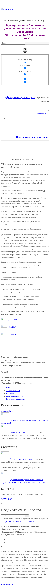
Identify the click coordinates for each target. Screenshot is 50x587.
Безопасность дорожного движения (23, 432)
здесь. (38, 563)
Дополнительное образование (21, 459)
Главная (4, 156)
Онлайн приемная (13, 391)
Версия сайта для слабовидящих (22, 98)
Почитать (12, 584)
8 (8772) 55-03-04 (7, 499)
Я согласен (5, 584)
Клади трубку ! (7, 411)
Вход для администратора (16, 399)
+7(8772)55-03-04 (42, 114)
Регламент (10, 393)
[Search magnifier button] (25, 50)
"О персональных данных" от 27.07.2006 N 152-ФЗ (20, 522)
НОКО (8, 388)
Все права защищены (14, 396)
